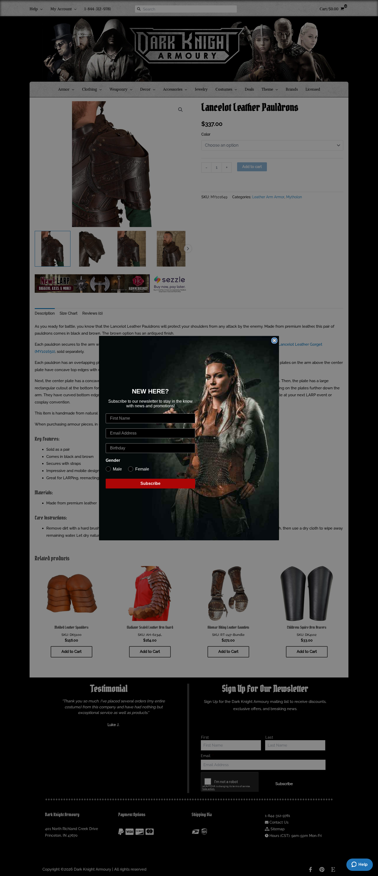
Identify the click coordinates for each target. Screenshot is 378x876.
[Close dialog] (274, 340)
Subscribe (150, 483)
